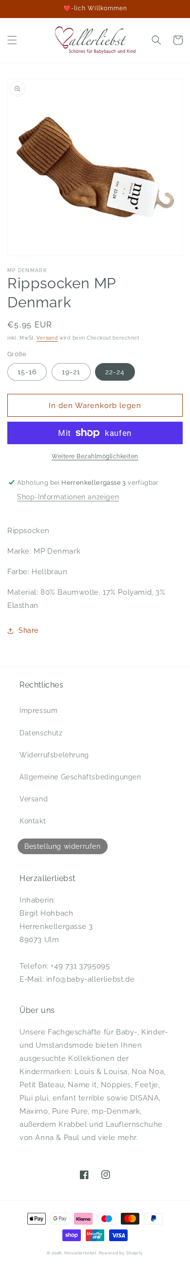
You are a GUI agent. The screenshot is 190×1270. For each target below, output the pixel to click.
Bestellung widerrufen (62, 846)
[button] (12, 40)
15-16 (27, 372)
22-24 (115, 372)
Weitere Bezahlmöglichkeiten (95, 456)
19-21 (71, 372)
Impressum (38, 710)
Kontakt (32, 821)
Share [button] (28, 630)
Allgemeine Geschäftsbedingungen (80, 777)
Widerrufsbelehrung (54, 755)
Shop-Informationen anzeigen (68, 497)
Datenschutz (41, 733)
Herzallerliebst (80, 1252)
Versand (47, 338)
